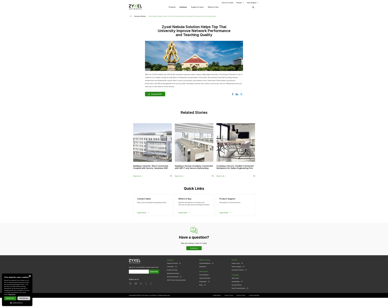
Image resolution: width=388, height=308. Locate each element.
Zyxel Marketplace (204, 263)
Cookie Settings (254, 295)
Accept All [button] (10, 298)
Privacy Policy (241, 295)
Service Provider (227, 3)
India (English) (252, 3)
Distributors (202, 266)
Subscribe (154, 272)
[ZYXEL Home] (135, 7)
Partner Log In (236, 263)
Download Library (172, 270)
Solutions (183, 7)
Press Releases (204, 275)
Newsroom (203, 271)
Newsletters (203, 281)
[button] (17, 303)
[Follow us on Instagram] (151, 284)
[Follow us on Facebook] (130, 284)
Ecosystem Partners (238, 270)
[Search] (253, 7)
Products (172, 7)
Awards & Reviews (204, 278)
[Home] (131, 16)
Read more (137, 176)
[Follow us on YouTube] (135, 284)
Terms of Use (228, 295)
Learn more (141, 213)
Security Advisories (173, 276)
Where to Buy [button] (213, 7)
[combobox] (30, 276)
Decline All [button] (24, 298)
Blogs (201, 285)
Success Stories (236, 285)
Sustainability (236, 281)
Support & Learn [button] (197, 7)
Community (170, 266)
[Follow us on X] (146, 284)
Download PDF (156, 94)
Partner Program (236, 266)
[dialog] (17, 290)
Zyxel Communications (238, 288)
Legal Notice (217, 295)
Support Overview (172, 263)
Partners (239, 3)
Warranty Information (173, 273)
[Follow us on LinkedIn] (141, 284)
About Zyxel (235, 278)
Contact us (194, 248)
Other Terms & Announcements (176, 280)
